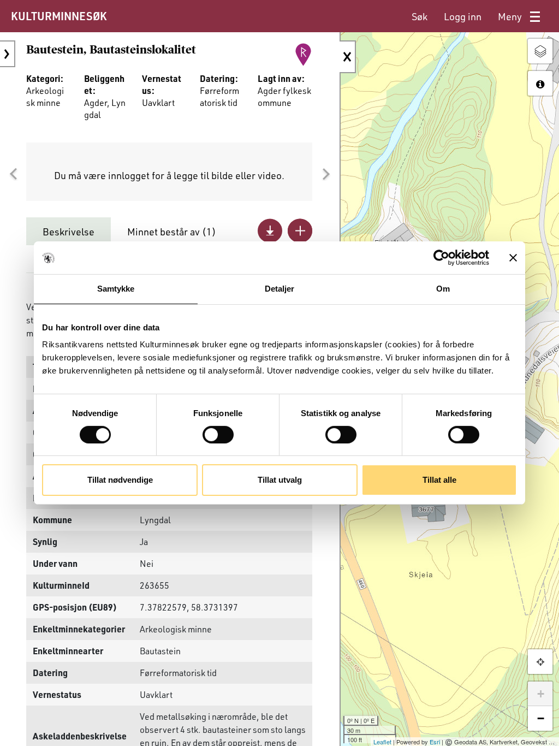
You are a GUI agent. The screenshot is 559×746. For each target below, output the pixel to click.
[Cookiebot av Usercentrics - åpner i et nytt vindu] (441, 258)
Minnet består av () (171, 231)
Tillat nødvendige (120, 479)
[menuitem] (419, 17)
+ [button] (540, 694)
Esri (435, 741)
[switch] (218, 434)
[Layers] (540, 51)
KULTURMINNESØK (58, 16)
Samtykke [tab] (116, 288)
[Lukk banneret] (513, 258)
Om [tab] (443, 288)
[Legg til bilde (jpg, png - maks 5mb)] (300, 230)
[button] (13, 174)
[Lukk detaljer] (348, 56)
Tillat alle (439, 479)
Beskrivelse (68, 231)
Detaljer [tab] (280, 288)
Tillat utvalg (280, 479)
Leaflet (382, 741)
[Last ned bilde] (270, 230)
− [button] (540, 718)
